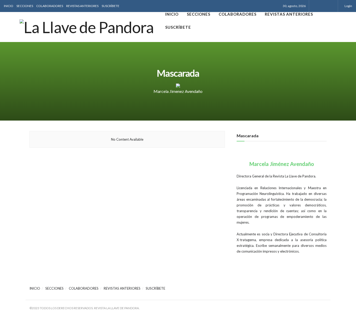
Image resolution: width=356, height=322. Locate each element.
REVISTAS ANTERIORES (82, 6)
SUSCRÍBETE (110, 6)
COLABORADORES (49, 6)
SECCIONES (24, 6)
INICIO (8, 6)
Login (348, 6)
